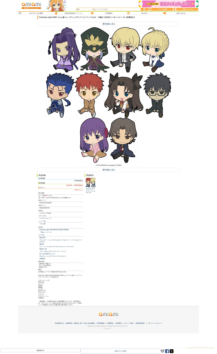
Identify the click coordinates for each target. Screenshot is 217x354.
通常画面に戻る (108, 24)
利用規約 (119, 323)
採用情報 (110, 323)
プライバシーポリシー (154, 323)
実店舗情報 (101, 323)
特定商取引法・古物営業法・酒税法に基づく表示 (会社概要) (74, 323)
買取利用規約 (140, 323)
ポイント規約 (128, 323)
